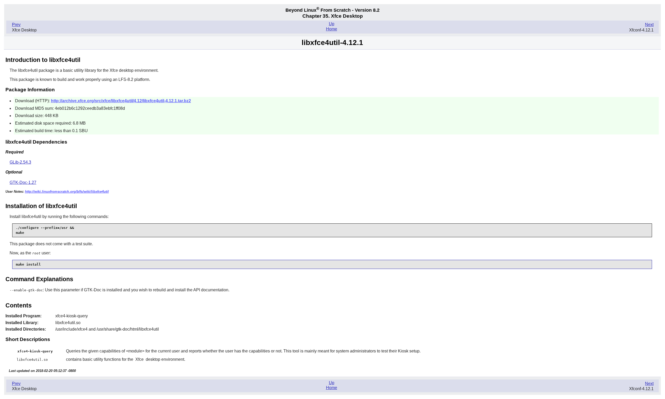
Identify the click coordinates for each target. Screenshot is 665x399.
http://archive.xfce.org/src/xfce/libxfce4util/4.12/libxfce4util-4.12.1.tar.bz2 (121, 101)
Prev (16, 24)
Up (331, 24)
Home (331, 29)
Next (649, 24)
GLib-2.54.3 (20, 162)
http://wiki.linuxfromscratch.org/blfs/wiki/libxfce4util (67, 192)
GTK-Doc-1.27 (23, 182)
